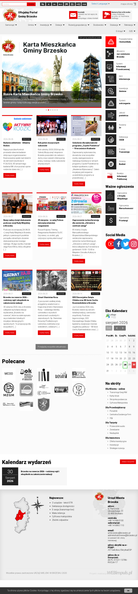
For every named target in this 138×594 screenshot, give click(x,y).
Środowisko (98, 25)
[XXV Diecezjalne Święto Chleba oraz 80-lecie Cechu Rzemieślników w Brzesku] (86, 280)
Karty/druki (114, 396)
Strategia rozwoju (117, 448)
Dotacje (59, 25)
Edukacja (114, 25)
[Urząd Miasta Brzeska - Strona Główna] (99, 500)
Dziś (109, 328)
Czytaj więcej (9, 175)
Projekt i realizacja (111, 573)
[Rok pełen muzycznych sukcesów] (52, 126)
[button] (5, 74)
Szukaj (31, 4)
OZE (131, 31)
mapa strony (127, 4)
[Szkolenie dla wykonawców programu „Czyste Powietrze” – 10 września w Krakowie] (86, 126)
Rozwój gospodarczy (77, 25)
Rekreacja (128, 25)
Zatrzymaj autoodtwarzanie (90, 38)
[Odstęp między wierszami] (72, 4)
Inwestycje (44, 25)
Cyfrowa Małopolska (119, 403)
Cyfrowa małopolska (62, 516)
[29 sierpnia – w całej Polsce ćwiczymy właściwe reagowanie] (52, 203)
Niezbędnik (114, 433)
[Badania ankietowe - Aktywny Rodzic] (17, 126)
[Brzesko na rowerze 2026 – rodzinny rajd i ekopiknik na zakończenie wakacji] (17, 280)
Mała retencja (58, 513)
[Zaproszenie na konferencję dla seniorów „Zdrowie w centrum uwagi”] (86, 203)
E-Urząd (119, 31)
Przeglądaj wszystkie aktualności (52, 347)
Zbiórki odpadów (60, 520)
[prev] (117, 328)
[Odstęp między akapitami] (66, 4)
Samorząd (9, 25)
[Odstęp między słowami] (78, 4)
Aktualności (26, 139)
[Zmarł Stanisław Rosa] (52, 280)
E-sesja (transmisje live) (63, 509)
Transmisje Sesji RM (118, 392)
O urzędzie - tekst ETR (62, 502)
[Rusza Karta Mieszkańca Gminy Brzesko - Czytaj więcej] (51, 72)
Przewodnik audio (117, 426)
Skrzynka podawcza (118, 399)
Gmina (31, 25)
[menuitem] (10, 25)
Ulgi (111, 418)
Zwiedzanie (114, 430)
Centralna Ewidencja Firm (120, 414)
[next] (123, 328)
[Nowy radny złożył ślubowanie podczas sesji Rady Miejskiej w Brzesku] (17, 203)
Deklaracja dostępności (63, 506)
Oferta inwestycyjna (118, 441)
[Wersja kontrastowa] (42, 4)
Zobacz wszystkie (128, 462)
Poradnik (113, 411)
